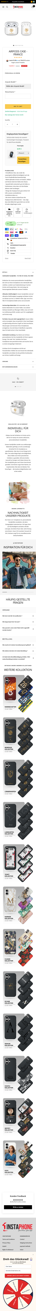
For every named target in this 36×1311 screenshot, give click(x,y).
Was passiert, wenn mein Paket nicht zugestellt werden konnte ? (15, 629)
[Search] (7, 7)
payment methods (25, 1246)
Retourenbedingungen (10, 367)
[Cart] (33, 7)
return (21, 1249)
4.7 (7, 1)
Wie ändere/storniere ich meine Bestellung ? (15, 651)
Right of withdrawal (7, 1249)
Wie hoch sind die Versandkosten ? (12, 616)
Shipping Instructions (26, 1243)
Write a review (18, 1207)
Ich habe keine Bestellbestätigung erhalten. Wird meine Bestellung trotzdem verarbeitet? (16, 658)
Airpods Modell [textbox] (10, 82)
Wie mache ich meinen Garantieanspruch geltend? (16, 645)
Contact (22, 1239)
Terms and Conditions (8, 1239)
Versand (5, 361)
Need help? (28, 258)
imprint (4, 1246)
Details (4, 272)
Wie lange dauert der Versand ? (11, 622)
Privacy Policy (6, 1243)
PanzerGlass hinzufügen (22, 160)
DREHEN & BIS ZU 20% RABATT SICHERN (18, 1275)
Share (6, 258)
